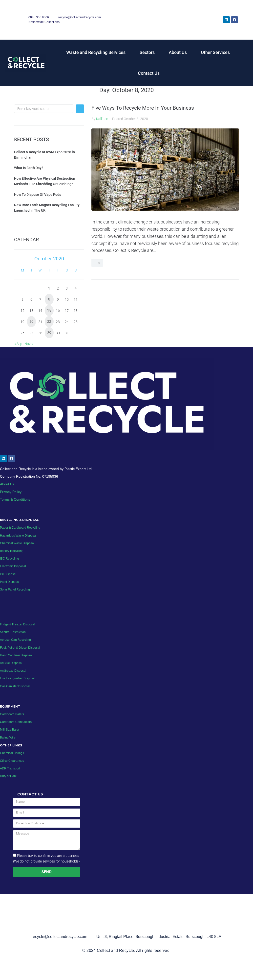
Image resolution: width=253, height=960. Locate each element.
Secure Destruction (13, 632)
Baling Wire (8, 737)
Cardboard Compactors (16, 722)
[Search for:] (43, 108)
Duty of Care (8, 776)
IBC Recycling (9, 558)
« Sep (18, 344)
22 (49, 321)
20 (31, 321)
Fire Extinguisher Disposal (17, 678)
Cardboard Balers (12, 714)
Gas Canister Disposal (15, 686)
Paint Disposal (10, 582)
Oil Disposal (8, 574)
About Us (178, 52)
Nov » (28, 344)
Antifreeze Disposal (13, 670)
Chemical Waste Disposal (17, 543)
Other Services (215, 52)
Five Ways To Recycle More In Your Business (142, 108)
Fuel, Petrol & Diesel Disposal (20, 647)
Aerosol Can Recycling (15, 639)
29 (49, 333)
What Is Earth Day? (28, 168)
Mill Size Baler (9, 729)
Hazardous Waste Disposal (18, 535)
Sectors (147, 52)
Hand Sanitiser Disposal (16, 655)
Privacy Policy (10, 492)
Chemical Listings (12, 753)
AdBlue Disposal (11, 663)
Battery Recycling (11, 551)
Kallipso (102, 119)
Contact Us (149, 73)
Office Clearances (12, 761)
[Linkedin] (226, 19)
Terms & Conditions (15, 499)
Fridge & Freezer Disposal (17, 624)
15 (49, 310)
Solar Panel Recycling (15, 589)
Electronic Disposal (13, 566)
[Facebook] (234, 19)
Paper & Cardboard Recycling (20, 527)
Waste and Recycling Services (96, 52)
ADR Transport (10, 768)
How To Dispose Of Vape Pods (37, 195)
